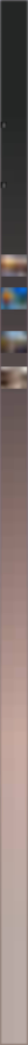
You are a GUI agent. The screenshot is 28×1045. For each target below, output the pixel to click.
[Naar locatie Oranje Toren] (14, 298)
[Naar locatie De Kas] (14, 265)
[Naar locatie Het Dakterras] (14, 342)
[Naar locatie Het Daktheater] (14, 377)
